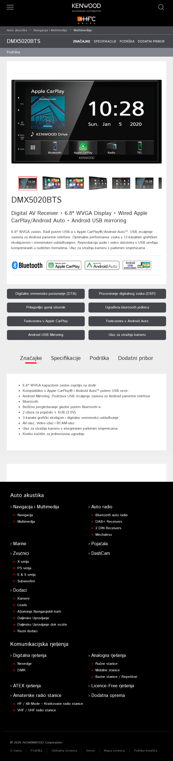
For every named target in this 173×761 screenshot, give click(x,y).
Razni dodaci (27, 631)
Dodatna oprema (108, 695)
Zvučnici (21, 553)
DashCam (100, 553)
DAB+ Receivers (108, 521)
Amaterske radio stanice (37, 695)
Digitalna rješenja (29, 655)
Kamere (23, 598)
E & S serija (26, 574)
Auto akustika (17, 30)
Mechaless (103, 534)
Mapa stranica (114, 750)
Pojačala (99, 544)
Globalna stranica (64, 750)
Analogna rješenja (108, 655)
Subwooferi (26, 581)
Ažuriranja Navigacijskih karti (39, 611)
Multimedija (26, 521)
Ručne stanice (106, 663)
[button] (10, 7)
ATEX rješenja (27, 686)
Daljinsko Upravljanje (33, 618)
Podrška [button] (13, 52)
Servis (90, 750)
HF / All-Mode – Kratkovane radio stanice (50, 703)
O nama (16, 750)
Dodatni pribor (151, 41)
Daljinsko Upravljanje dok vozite (42, 624)
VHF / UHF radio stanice (36, 710)
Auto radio (101, 507)
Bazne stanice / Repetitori (116, 676)
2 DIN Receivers (108, 528)
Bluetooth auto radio (111, 515)
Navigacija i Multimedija (50, 30)
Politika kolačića (145, 750)
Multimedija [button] (83, 30)
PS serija (24, 568)
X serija (23, 561)
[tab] (31, 361)
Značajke (81, 41)
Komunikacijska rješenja (39, 644)
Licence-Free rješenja (112, 686)
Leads (22, 605)
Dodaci (20, 590)
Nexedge (24, 663)
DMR (21, 670)
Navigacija (25, 515)
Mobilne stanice (107, 670)
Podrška (127, 41)
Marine (19, 544)
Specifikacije (105, 41)
